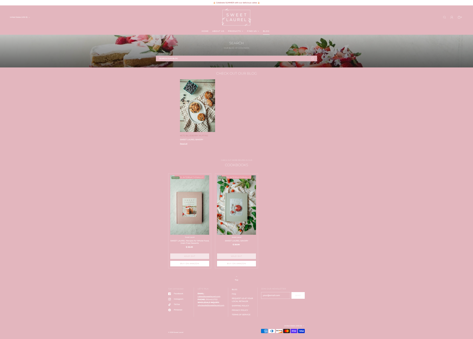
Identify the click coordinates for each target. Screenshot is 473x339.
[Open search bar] (446, 17)
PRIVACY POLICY (240, 310)
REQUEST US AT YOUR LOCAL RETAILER (242, 299)
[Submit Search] (312, 58)
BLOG (266, 31)
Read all (183, 144)
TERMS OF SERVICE (241, 314)
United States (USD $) (19, 17)
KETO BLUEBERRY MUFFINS (194, 135)
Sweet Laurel (189, 237)
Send (298, 295)
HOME (205, 31)
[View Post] (197, 105)
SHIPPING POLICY (240, 306)
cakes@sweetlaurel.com (209, 296)
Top (236, 280)
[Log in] (453, 17)
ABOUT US (218, 31)
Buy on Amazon (189, 263)
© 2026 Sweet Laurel (175, 332)
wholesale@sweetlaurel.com (211, 305)
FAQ (234, 294)
